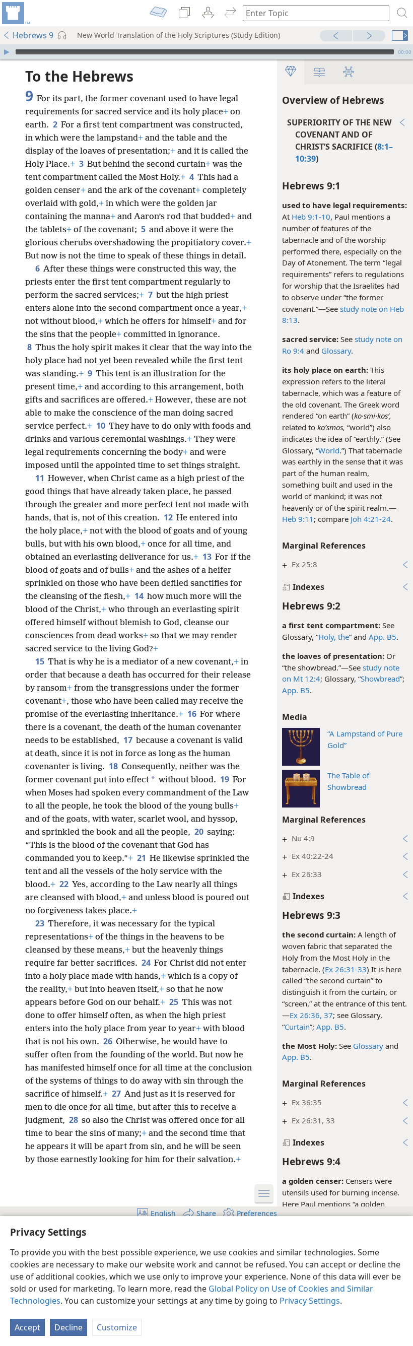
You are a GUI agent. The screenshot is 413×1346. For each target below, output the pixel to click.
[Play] (7, 52)
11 (40, 478)
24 (147, 962)
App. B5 (382, 637)
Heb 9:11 (298, 519)
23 (40, 923)
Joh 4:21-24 (371, 519)
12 (169, 517)
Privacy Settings (310, 1300)
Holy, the (333, 637)
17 (128, 740)
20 (199, 831)
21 (142, 857)
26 (108, 1041)
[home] (15, 13)
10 (101, 425)
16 (192, 713)
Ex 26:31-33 (346, 969)
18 (114, 766)
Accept (27, 1327)
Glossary (336, 351)
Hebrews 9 (33, 35)
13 (207, 556)
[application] (206, 51)
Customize (117, 1327)
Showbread (380, 679)
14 (139, 595)
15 (40, 661)
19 (225, 779)
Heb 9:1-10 (311, 217)
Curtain (297, 1027)
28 (74, 1119)
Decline (68, 1327)
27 (117, 1093)
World (328, 450)
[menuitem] (15, 13)
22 (64, 884)
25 (174, 1001)
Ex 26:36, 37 (311, 1015)
